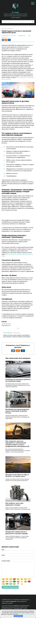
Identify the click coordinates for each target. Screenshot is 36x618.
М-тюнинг (15, 12)
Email (3, 555)
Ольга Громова (7, 333)
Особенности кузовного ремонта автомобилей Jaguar (18, 380)
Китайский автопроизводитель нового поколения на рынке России (17, 411)
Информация (21, 35)
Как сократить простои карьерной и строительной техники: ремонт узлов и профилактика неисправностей (17, 443)
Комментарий (6, 561)
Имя (3, 549)
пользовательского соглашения (26, 614)
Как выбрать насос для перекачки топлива (14, 504)
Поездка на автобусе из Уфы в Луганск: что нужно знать (17, 475)
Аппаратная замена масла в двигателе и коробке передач (16, 532)
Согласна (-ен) (18, 616)
